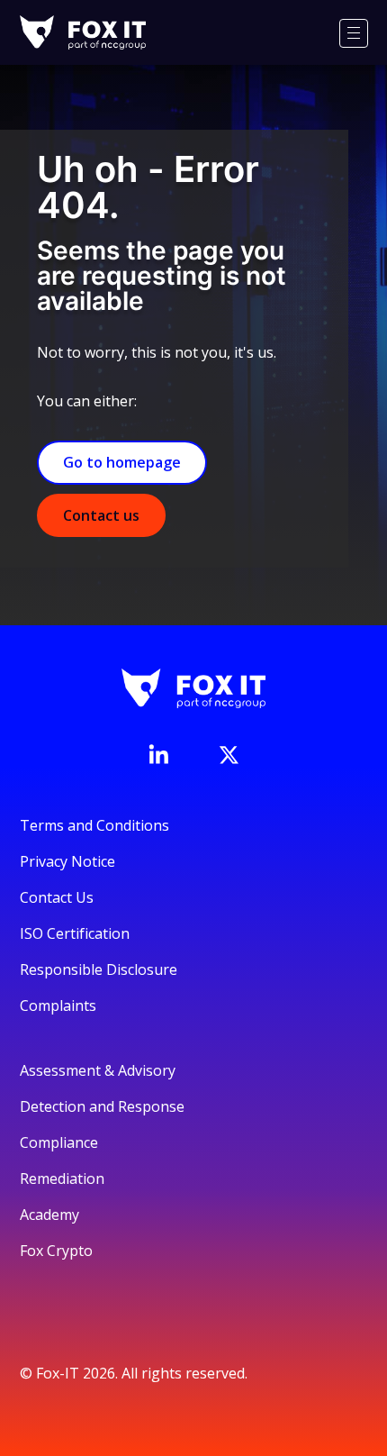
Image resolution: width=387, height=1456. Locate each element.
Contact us (101, 515)
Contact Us (57, 897)
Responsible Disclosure (98, 969)
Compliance (59, 1142)
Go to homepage (122, 462)
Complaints (58, 1005)
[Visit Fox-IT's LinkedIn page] (158, 754)
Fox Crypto (56, 1250)
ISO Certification (75, 933)
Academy (49, 1214)
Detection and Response (102, 1106)
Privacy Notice (67, 861)
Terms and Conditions (94, 825)
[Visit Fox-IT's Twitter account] (228, 755)
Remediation (62, 1178)
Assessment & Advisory (98, 1070)
